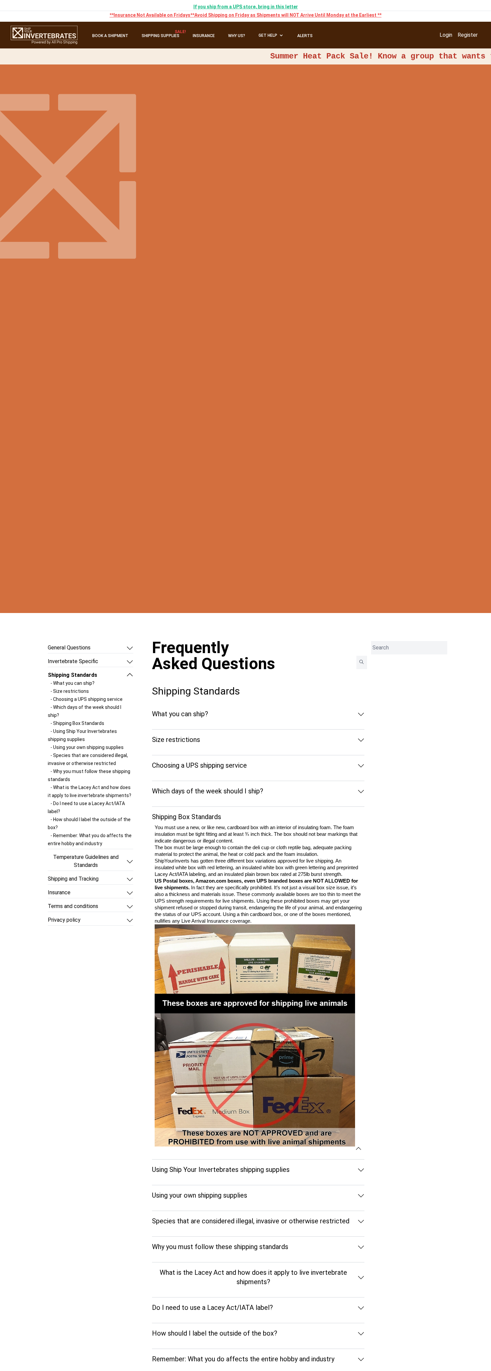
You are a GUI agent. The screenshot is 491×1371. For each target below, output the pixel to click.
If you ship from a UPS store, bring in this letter (245, 6)
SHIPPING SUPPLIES (160, 35)
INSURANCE (204, 35)
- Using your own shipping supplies (87, 747)
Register (468, 35)
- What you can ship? (72, 683)
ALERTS (305, 35)
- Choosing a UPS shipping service (86, 699)
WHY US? (236, 35)
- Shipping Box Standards (77, 723)
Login (446, 35)
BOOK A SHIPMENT (110, 35)
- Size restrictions (69, 691)
